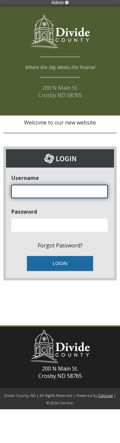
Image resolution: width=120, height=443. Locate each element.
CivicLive (105, 395)
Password (24, 211)
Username (25, 178)
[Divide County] (60, 36)
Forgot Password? (60, 245)
